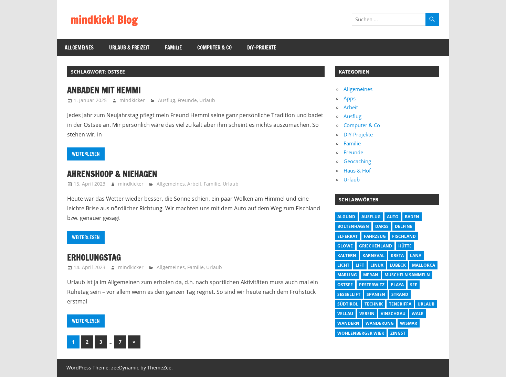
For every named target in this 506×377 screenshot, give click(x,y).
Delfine (403, 226)
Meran (370, 275)
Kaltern (346, 255)
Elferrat (347, 236)
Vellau (345, 314)
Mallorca (423, 265)
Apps (350, 98)
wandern (348, 323)
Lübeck (398, 265)
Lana (415, 255)
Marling (347, 275)
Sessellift (348, 294)
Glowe (345, 246)
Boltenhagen (353, 226)
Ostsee (345, 285)
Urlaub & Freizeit (129, 47)
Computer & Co (214, 47)
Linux (376, 265)
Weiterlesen (86, 154)
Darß (382, 226)
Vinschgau (393, 314)
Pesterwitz (371, 285)
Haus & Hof (357, 170)
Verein (367, 314)
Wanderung (380, 323)
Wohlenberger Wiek (360, 333)
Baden (412, 217)
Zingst (397, 333)
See (413, 285)
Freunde (187, 100)
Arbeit (194, 183)
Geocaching (357, 161)
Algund (346, 217)
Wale (417, 314)
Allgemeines (79, 47)
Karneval (373, 255)
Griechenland (375, 246)
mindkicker (132, 100)
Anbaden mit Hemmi (104, 90)
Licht (343, 265)
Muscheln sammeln (407, 275)
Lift (360, 265)
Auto (393, 217)
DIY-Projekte (261, 47)
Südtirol (347, 304)
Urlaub (207, 100)
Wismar (408, 323)
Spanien (376, 294)
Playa (397, 285)
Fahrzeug (375, 236)
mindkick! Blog (104, 19)
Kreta (397, 255)
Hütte (405, 246)
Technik (374, 304)
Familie (173, 47)
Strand (399, 294)
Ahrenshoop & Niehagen (112, 174)
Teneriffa (400, 304)
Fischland (404, 236)
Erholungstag (94, 257)
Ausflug (166, 100)
